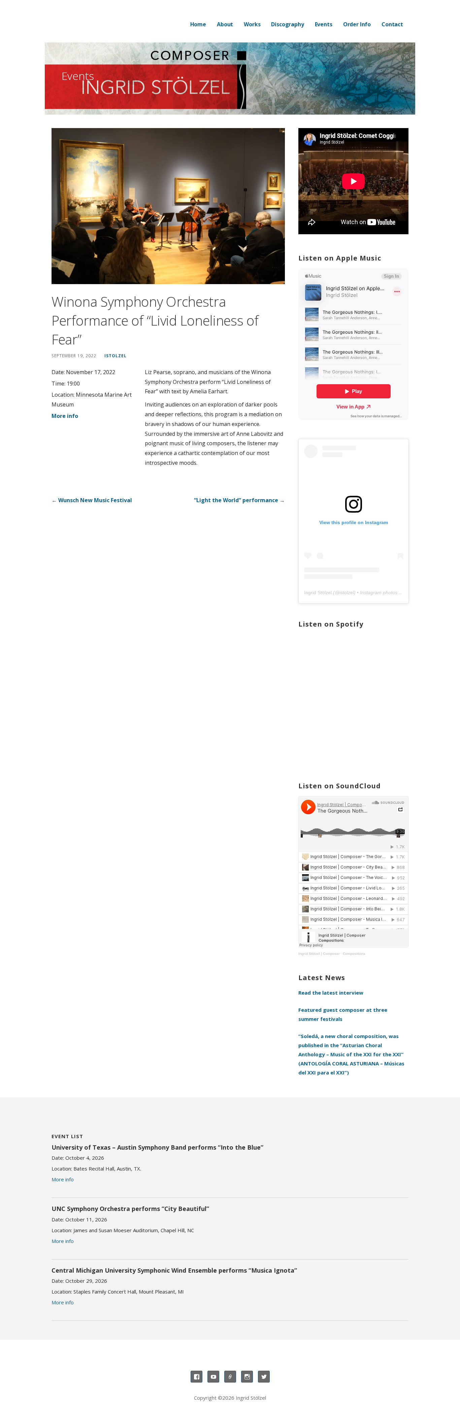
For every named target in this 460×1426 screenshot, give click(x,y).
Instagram (247, 1377)
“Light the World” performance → (239, 500)
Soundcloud (230, 1377)
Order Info (357, 24)
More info (65, 416)
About (225, 24)
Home (198, 24)
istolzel (115, 355)
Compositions (354, 953)
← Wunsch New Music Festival (92, 500)
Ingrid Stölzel (318, 592)
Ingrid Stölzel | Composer (319, 953)
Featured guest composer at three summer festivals (342, 1014)
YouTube (213, 1377)
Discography (287, 24)
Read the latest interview (330, 992)
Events (323, 24)
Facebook (196, 1377)
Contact (392, 24)
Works (252, 24)
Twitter (264, 1377)
